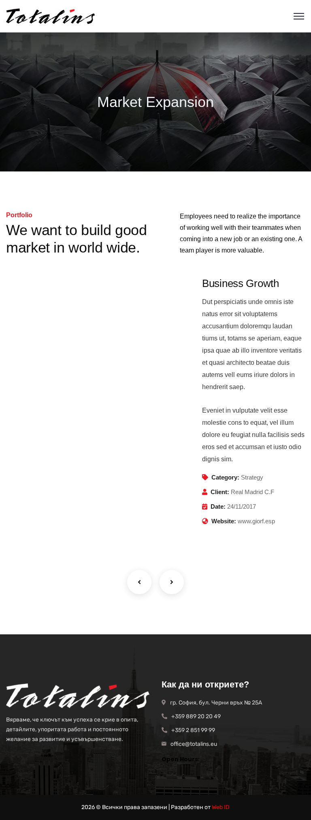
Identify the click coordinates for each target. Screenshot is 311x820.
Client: (220, 491)
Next (172, 582)
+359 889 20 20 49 (196, 716)
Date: (218, 506)
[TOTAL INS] (50, 16)
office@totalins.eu (193, 744)
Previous (139, 582)
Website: (223, 521)
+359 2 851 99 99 (193, 730)
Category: (225, 477)
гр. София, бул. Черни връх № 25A (216, 702)
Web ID (221, 807)
